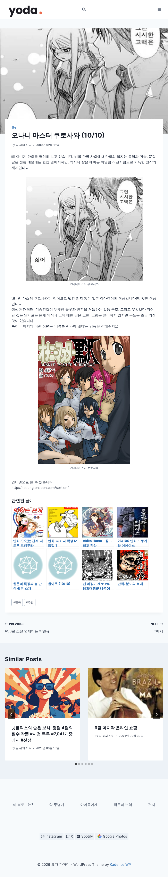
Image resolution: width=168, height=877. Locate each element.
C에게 (157, 627)
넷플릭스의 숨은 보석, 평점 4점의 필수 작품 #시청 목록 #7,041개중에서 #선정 (42, 734)
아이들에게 (89, 805)
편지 (151, 805)
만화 (17, 602)
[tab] (76, 764)
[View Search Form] (84, 9)
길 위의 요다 (24, 145)
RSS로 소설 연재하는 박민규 (27, 627)
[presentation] (42, 693)
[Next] (156, 714)
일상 (14, 127)
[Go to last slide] (11, 714)
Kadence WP (120, 864)
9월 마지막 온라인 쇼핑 (116, 727)
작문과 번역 (123, 805)
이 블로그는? (23, 805)
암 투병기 (56, 805)
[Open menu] (159, 9)
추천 (30, 602)
